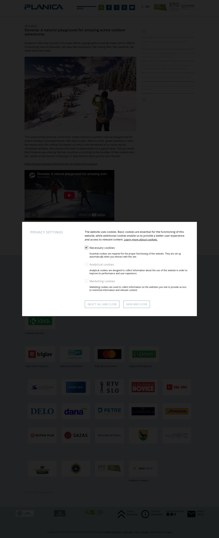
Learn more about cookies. (141, 239)
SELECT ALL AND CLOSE (102, 304)
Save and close (136, 304)
